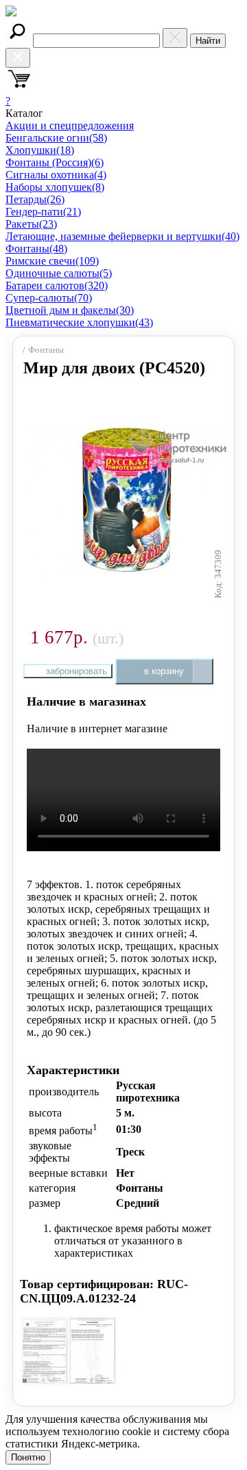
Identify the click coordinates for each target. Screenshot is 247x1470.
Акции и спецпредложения (69, 125)
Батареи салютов (56, 285)
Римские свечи (52, 261)
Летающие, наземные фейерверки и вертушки (122, 236)
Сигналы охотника (55, 175)
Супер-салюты (48, 298)
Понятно (28, 1457)
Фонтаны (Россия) (54, 162)
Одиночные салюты (58, 273)
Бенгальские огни (56, 138)
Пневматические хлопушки (79, 322)
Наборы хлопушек (54, 187)
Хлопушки (39, 150)
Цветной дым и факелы (69, 310)
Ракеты (31, 224)
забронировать (76, 671)
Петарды (34, 199)
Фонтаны (36, 248)
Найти (208, 41)
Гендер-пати (43, 211)
